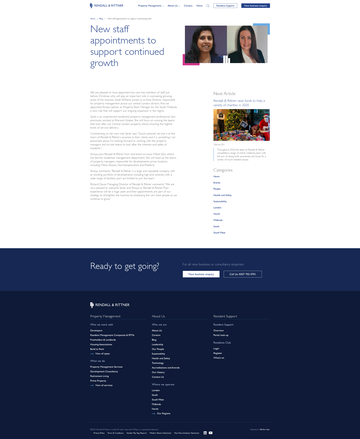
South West (219, 232)
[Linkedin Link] (205, 433)
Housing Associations (101, 344)
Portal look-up (220, 335)
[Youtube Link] (210, 433)
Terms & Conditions (115, 432)
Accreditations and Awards (166, 367)
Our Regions (163, 413)
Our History (158, 372)
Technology (158, 363)
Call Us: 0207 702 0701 (243, 274)
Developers (96, 330)
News (199, 5)
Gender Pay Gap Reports (137, 432)
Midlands (217, 220)
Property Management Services (106, 367)
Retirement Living (99, 376)
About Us (157, 330)
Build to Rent (97, 349)
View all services (103, 385)
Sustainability (220, 201)
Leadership (157, 344)
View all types (102, 353)
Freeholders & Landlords (103, 340)
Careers (188, 5)
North (216, 214)
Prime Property (98, 381)
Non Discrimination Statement (186, 432)
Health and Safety (222, 195)
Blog (101, 18)
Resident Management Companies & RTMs (112, 335)
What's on (218, 358)
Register (217, 353)
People (216, 189)
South (216, 226)
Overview (218, 330)
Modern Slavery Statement (160, 432)
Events (216, 182)
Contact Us (158, 377)
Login (216, 348)
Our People (158, 349)
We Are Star (265, 429)
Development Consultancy (104, 371)
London (217, 207)
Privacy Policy (99, 432)
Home (92, 18)
